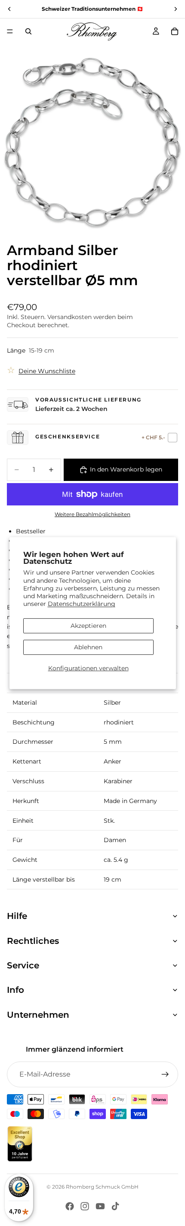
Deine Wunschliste (46, 371)
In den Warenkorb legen (126, 469)
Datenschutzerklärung (81, 604)
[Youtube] (100, 1206)
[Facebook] (70, 1206)
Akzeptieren (88, 626)
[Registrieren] (165, 1074)
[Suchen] (28, 31)
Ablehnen (88, 647)
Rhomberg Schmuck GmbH (102, 1186)
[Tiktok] (115, 1206)
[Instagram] (85, 1206)
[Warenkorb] (174, 31)
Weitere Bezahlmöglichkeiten (92, 514)
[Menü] (10, 31)
